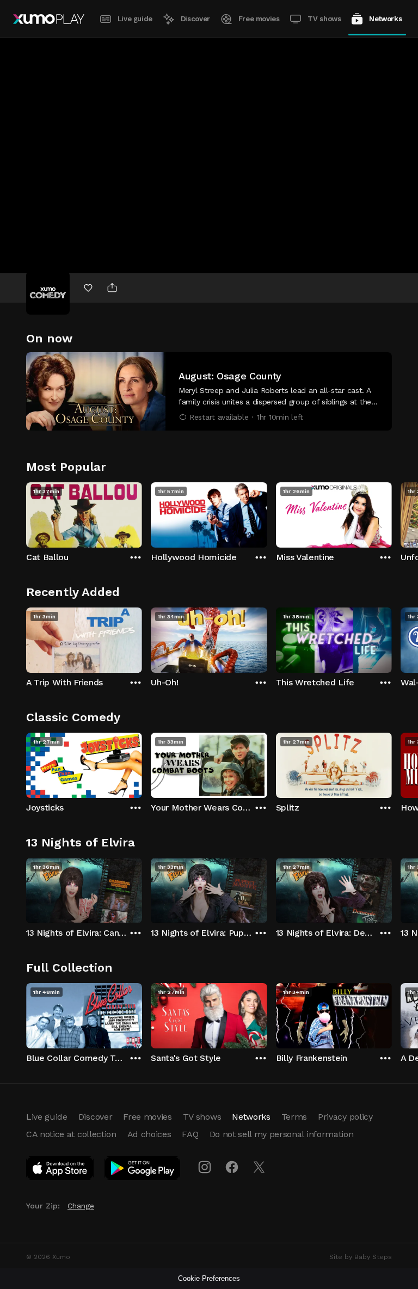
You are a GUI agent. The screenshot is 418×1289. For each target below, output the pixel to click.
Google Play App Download (143, 1170)
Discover (195, 19)
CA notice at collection (71, 1134)
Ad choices (149, 1134)
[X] (259, 1167)
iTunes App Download (60, 1170)
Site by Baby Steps (360, 1257)
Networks (385, 19)
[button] (209, 391)
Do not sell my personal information (282, 1134)
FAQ (190, 1134)
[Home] (48, 19)
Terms (294, 1117)
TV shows (324, 19)
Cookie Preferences (209, 1278)
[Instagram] (204, 1167)
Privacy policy (345, 1117)
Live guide (135, 19)
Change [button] (80, 1205)
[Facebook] (232, 1167)
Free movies (259, 19)
